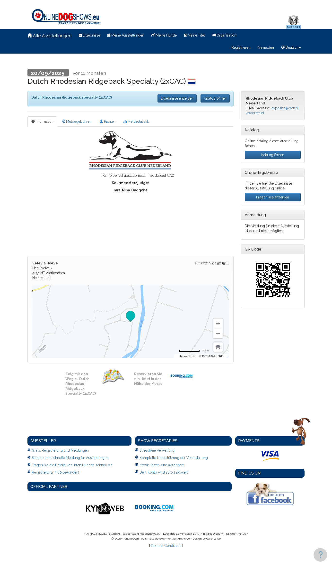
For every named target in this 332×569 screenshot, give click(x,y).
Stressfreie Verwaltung (157, 450)
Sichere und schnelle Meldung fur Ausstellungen (70, 458)
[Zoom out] (218, 333)
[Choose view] (218, 347)
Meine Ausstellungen (127, 35)
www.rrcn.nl (255, 113)
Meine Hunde (166, 35)
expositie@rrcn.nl (285, 108)
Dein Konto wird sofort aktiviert (164, 472)
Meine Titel (196, 35)
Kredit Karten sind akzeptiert (161, 465)
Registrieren (241, 47)
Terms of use (187, 356)
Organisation (226, 35)
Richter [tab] (109, 121)
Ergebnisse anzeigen (177, 98)
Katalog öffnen (215, 98)
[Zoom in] (218, 323)
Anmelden (266, 47)
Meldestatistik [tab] (138, 121)
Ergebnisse (91, 35)
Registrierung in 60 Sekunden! (55, 472)
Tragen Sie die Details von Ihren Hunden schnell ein (72, 465)
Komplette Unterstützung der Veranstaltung (174, 458)
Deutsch (291, 47)
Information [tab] (44, 121)
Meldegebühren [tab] (78, 121)
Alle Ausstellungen (51, 35)
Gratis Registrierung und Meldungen (60, 450)
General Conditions (166, 546)
